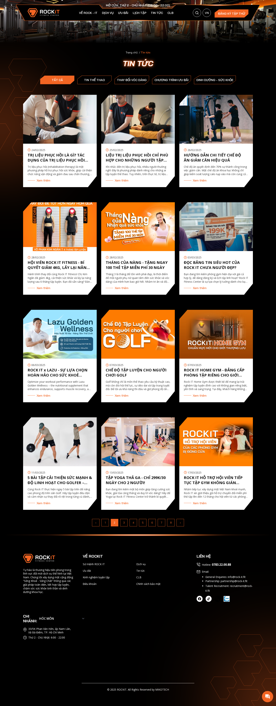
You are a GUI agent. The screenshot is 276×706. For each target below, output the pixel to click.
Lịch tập (139, 13)
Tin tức (157, 13)
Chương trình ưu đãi (172, 80)
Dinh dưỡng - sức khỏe (214, 80)
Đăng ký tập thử (231, 13)
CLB (170, 13)
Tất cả (57, 80)
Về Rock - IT (88, 13)
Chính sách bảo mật (148, 584)
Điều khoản (90, 584)
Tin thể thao (94, 80)
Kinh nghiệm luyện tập (96, 577)
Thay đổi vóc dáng (132, 80)
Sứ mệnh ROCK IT (94, 564)
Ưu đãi (123, 13)
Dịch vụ (108, 13)
